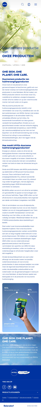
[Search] (22, 4)
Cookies (4, 397)
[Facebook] (4, 387)
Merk (23, 65)
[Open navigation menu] (36, 4)
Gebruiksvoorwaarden (26, 397)
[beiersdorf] (9, 406)
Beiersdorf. (6, 360)
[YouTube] (15, 387)
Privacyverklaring (13, 397)
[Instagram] (9, 387)
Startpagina (6, 65)
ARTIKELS (16, 65)
